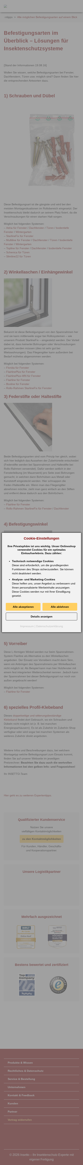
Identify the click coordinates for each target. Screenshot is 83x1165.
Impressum (27, 626)
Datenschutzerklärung (49, 626)
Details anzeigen (42, 616)
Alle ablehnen (60, 606)
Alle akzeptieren (23, 606)
